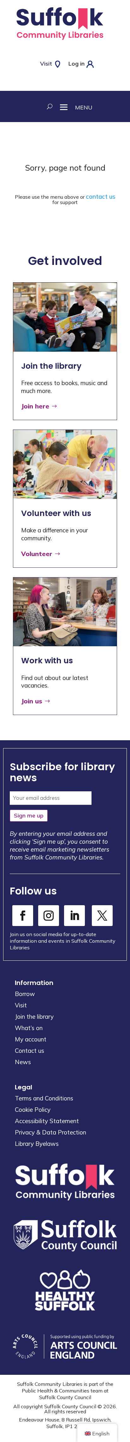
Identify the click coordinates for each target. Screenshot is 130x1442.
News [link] (23, 1062)
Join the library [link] (34, 1016)
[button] (72, 106)
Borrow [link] (25, 994)
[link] (59, 41)
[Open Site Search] (48, 106)
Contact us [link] (29, 1050)
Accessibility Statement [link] (47, 1121)
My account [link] (30, 1039)
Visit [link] (21, 1005)
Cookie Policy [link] (32, 1109)
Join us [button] (31, 701)
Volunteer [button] (36, 554)
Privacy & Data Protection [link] (50, 1132)
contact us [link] (100, 196)
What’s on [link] (29, 1028)
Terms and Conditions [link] (44, 1098)
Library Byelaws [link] (37, 1143)
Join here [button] (35, 406)
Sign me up (29, 815)
